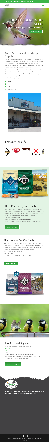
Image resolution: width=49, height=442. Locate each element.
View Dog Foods (12, 227)
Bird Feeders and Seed (25, 22)
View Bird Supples (13, 364)
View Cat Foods (11, 263)
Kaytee (6, 350)
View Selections (36, 31)
